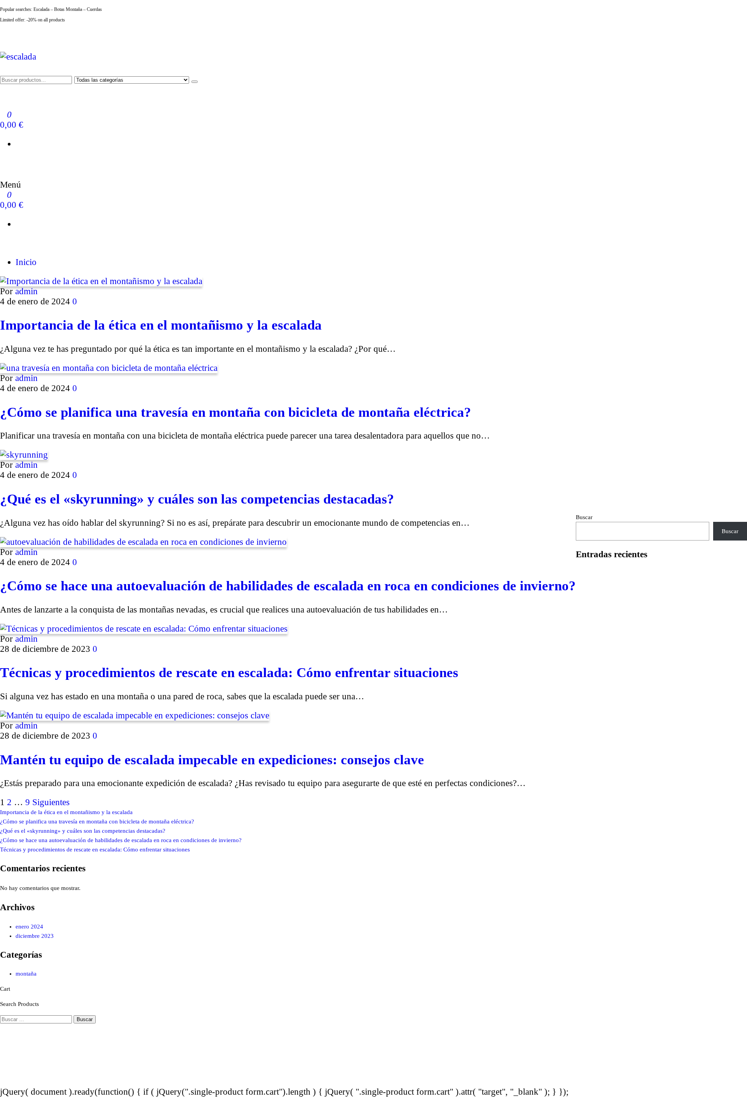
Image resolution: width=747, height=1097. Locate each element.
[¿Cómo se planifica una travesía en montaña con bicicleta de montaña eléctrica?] (108, 368)
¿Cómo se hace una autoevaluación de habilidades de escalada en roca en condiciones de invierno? (288, 585)
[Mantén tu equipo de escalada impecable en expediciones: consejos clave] (134, 715)
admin (26, 291)
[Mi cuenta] (3, 163)
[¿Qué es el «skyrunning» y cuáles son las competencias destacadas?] (24, 455)
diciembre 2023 (35, 936)
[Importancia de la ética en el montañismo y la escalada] (101, 281)
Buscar (584, 517)
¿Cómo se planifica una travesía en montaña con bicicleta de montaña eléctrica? (235, 412)
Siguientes (51, 802)
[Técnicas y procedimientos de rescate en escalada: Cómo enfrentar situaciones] (144, 629)
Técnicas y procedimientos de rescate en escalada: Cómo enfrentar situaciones (229, 672)
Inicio (26, 262)
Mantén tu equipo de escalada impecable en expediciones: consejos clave (212, 759)
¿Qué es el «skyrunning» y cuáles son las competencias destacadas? (197, 498)
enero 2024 (29, 926)
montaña (26, 974)
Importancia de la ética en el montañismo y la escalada (161, 325)
